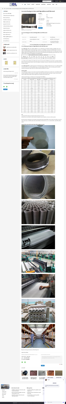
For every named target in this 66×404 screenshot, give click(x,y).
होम (2, 8)
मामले (56, 4)
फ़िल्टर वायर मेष (5, 17)
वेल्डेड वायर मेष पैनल (6, 30)
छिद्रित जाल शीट (5, 21)
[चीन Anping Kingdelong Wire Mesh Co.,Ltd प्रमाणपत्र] (6, 63)
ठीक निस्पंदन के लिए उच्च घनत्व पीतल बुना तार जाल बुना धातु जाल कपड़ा (59, 378)
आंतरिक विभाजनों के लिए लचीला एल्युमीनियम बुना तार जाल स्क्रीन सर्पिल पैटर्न (34, 378)
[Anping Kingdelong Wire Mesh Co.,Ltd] (13, 4)
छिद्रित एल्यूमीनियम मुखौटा (7, 36)
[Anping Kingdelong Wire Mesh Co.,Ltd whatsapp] (7, 87)
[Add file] (45, 402)
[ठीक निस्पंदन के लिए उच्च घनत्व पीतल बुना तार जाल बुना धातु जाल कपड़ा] (58, 373)
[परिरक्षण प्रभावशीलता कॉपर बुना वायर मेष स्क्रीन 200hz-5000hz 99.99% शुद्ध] (50, 373)
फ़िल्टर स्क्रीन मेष (6, 34)
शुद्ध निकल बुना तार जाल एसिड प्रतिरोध (11, 47)
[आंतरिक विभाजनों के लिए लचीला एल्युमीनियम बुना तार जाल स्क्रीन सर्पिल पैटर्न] (33, 373)
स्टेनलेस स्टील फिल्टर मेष (7, 26)
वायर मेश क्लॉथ (5, 38)
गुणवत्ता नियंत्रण (43, 4)
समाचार (53, 4)
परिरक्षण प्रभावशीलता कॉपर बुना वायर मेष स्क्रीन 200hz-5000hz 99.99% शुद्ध (50, 378)
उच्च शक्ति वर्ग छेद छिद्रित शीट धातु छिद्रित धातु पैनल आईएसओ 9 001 (34, 390)
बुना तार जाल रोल (25, 349)
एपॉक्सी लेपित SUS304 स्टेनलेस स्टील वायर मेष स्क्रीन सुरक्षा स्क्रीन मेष (18, 395)
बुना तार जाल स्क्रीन (8, 8)
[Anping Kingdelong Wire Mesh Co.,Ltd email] (4, 87)
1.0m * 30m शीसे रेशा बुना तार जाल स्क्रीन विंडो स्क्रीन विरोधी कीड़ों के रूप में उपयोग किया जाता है (42, 378)
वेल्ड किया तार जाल (6, 19)
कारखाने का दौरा (38, 4)
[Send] (63, 402)
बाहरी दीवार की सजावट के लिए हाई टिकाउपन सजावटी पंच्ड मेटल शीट (34, 393)
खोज (52, 1)
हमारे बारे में (33, 4)
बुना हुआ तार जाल (6, 24)
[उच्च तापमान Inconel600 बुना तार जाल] (4, 53)
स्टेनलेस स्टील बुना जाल (36, 349)
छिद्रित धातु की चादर (6, 32)
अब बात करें (56, 1)
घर (22, 4)
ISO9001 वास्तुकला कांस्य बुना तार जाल (12, 50)
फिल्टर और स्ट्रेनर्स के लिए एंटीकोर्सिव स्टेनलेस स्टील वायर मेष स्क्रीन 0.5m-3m (18, 393)
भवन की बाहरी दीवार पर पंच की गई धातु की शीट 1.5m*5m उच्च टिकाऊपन (33, 395)
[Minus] (63, 379)
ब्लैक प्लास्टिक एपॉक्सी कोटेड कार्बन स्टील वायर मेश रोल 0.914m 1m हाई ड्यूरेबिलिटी (25, 378)
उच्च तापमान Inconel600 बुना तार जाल (12, 53)
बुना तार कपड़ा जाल (29, 349)
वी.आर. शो (28, 4)
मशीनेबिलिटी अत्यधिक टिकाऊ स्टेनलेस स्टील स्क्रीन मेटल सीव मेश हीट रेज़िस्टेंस (18, 390)
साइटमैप (3, 397)
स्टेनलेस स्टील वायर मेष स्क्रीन (8, 15)
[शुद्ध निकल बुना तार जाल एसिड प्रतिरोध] (4, 47)
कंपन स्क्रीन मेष (5, 40)
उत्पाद (25, 4)
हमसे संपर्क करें (49, 4)
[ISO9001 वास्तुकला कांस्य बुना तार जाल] (4, 50)
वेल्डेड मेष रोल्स (5, 28)
